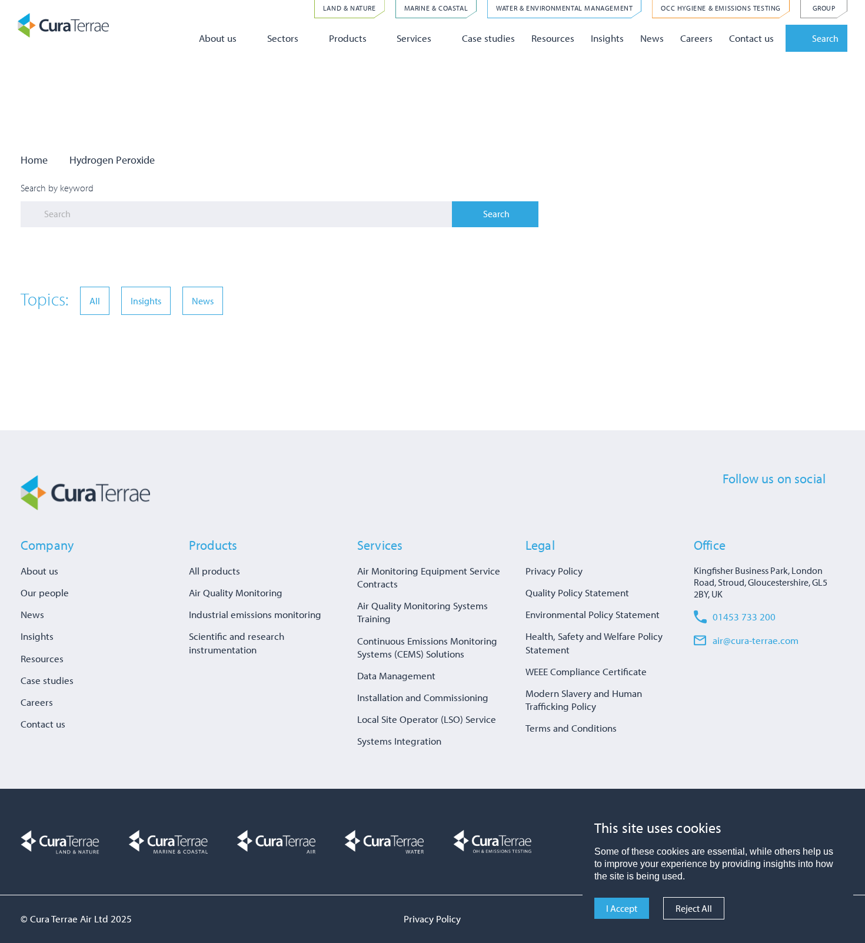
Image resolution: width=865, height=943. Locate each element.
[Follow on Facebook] (729, 506)
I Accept (621, 908)
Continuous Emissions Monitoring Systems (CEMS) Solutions (427, 647)
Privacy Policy (554, 571)
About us (218, 38)
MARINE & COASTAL (436, 8)
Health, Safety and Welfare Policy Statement (594, 642)
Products (348, 38)
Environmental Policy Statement (592, 614)
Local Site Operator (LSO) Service (426, 719)
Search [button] (825, 38)
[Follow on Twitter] (750, 506)
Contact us (751, 38)
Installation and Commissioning (422, 697)
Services (414, 38)
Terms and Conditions (571, 728)
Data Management (396, 675)
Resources (552, 38)
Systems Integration (399, 741)
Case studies (488, 38)
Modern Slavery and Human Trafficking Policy (583, 699)
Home (34, 160)
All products (214, 571)
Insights (607, 38)
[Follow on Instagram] (794, 506)
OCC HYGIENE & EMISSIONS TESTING (721, 8)
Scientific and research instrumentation (236, 642)
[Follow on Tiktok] (837, 506)
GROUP (824, 8)
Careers (696, 38)
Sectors (282, 38)
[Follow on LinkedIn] (772, 506)
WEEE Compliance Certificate (586, 671)
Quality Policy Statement (577, 592)
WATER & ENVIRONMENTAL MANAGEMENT (564, 8)
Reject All (694, 908)
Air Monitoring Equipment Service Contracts (428, 577)
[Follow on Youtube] (816, 506)
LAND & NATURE (349, 8)
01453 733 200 (744, 616)
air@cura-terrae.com (756, 640)
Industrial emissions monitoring (255, 614)
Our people (45, 592)
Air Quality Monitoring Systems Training (422, 612)
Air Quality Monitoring (235, 592)
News (652, 38)
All (94, 301)
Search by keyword (57, 188)
